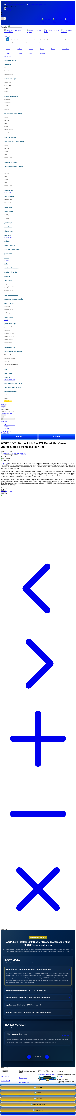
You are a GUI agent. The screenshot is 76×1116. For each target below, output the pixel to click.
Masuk (3, 406)
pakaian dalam (8, 157)
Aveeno (20, 53)
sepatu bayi (7, 99)
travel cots (8, 227)
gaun (5, 123)
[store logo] (15, 27)
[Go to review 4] (40, 1056)
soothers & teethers (11, 272)
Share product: (5, 493)
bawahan (6, 120)
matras (6, 258)
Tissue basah (7, 355)
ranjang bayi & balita (12, 249)
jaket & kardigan (8, 129)
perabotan (8, 254)
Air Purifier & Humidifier (11, 364)
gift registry (42, 4)
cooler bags (7, 313)
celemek (7, 276)
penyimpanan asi (8, 309)
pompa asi (7, 306)
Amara (53, 49)
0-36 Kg (6, 218)
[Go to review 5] (43, 1056)
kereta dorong (9, 196)
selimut (7, 241)
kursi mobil (8, 211)
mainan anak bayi (10, 392)
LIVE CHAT (39, 1110)
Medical (6, 361)
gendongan (8, 223)
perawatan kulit (8, 327)
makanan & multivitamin (13, 299)
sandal (6, 106)
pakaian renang (10, 137)
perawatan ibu (9, 347)
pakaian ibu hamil (11, 162)
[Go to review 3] (37, 1056)
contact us (64, 32)
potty (6, 369)
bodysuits (6, 91)
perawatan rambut (9, 336)
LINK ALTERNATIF (39, 1104)
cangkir (6, 284)
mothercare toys (8, 395)
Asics (8, 53)
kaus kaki (6, 109)
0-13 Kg (6, 215)
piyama (6, 88)
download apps (20, 4)
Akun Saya (4, 404)
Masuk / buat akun (9, 425)
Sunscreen (7, 330)
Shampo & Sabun (9, 333)
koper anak (8, 207)
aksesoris (6, 133)
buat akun (7, 426)
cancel (3, 415)
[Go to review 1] (33, 1056)
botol (6, 264)
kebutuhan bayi (10, 79)
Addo (8, 49)
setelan (6, 126)
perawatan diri (8, 342)
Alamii (42, 49)
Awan (30, 53)
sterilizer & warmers (11, 268)
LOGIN (44, 22)
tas (5, 67)
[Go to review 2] (35, 1056)
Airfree (31, 49)
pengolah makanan (11, 295)
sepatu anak (7, 102)
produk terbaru (10, 60)
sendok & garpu (8, 290)
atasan (6, 117)
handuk (7, 377)
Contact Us (68, 22)
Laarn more (23, 455)
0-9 (66, 43)
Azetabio (42, 53)
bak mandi (8, 373)
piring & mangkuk (9, 287)
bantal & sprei (9, 245)
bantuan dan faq (24, 1082)
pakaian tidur (7, 82)
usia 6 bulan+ (7, 202)
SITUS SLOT (5, 1076)
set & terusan (7, 85)
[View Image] (1, 927)
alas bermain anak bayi (12, 387)
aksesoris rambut (8, 74)
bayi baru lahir (8, 199)
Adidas (20, 49)
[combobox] (9, 411)
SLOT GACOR (5, 1081)
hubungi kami (23, 1078)
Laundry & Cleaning (9, 358)
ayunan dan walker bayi (13, 383)
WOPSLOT (4, 463)
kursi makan (9, 317)
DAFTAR (56, 22)
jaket (5, 154)
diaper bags (8, 231)
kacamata (6, 71)
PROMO (39, 1087)
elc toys (6, 398)
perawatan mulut (8, 339)
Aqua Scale (65, 49)
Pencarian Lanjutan (6, 413)
